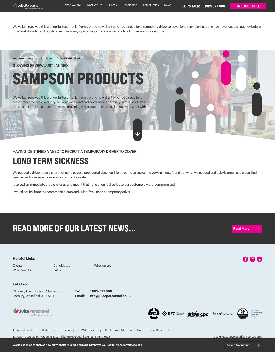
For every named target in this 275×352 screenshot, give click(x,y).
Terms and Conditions (25, 330)
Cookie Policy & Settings (119, 330)
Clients (112, 5)
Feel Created (254, 336)
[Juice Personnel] (28, 6)
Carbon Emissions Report (57, 330)
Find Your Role (248, 5)
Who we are (102, 265)
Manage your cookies (129, 345)
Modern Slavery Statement (153, 330)
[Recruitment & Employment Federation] (173, 313)
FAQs (57, 270)
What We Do (94, 5)
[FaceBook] (245, 259)
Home (31, 59)
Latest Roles (151, 5)
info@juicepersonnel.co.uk (103, 296)
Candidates (130, 5)
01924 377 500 (93, 291)
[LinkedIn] (259, 259)
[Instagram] (252, 259)
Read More (241, 228)
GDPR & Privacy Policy (88, 330)
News (167, 5)
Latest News (46, 59)
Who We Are (73, 5)
